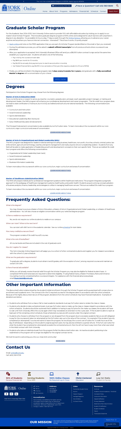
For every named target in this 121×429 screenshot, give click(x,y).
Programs (63, 11)
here (74, 1)
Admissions (73, 11)
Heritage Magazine (78, 396)
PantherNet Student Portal (80, 389)
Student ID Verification (100, 406)
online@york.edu (17, 353)
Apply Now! (113, 11)
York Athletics (77, 399)
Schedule (94, 11)
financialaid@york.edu (23, 278)
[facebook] (6, 394)
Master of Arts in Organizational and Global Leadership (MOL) (32, 140)
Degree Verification (99, 399)
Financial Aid (84, 11)
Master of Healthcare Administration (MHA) (24, 178)
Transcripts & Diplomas (100, 413)
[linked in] (16, 394)
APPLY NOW (60, 79)
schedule (66, 227)
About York (53, 11)
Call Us (37, 386)
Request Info (111, 424)
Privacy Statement (99, 401)
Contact (103, 11)
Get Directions (39, 393)
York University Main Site (62, 6)
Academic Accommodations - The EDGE (105, 391)
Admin (72, 427)
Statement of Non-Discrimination (103, 403)
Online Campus (74, 38)
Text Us (37, 388)
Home (45, 11)
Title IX (96, 411)
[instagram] (11, 394)
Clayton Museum (78, 394)
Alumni (75, 391)
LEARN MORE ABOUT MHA (60, 193)
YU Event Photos (77, 401)
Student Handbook (99, 408)
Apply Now (110, 420)
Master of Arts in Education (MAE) (20, 97)
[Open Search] (117, 5)
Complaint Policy (99, 394)
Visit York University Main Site (14, 399)
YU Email (96, 389)
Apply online (14, 44)
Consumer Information (100, 396)
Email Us (37, 391)
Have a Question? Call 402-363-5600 (95, 6)
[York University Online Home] (19, 8)
